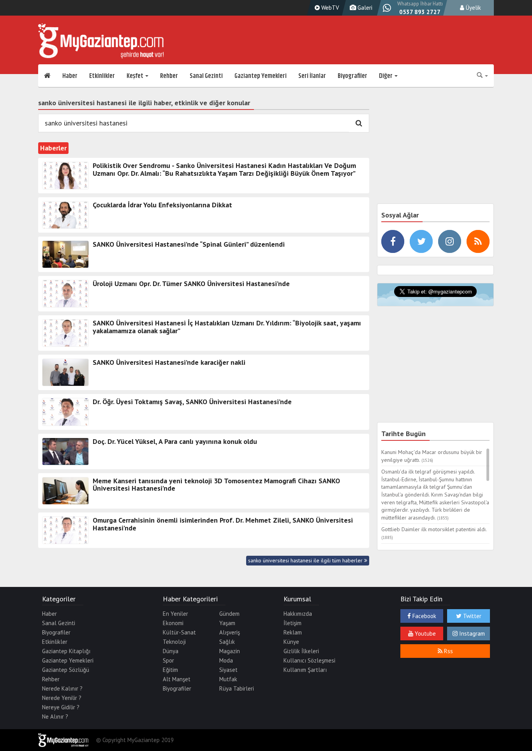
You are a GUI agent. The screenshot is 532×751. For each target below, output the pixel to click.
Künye (291, 641)
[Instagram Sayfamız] (449, 241)
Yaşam (227, 623)
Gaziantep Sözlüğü (65, 669)
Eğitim (170, 669)
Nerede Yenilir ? (61, 698)
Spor (168, 660)
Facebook (423, 616)
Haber (70, 76)
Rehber (169, 76)
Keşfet (135, 76)
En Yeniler (175, 613)
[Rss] (478, 241)
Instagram (471, 633)
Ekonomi (173, 623)
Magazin (229, 651)
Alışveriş (229, 632)
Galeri (364, 7)
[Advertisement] (435, 144)
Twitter (471, 616)
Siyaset (228, 669)
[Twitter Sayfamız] (421, 241)
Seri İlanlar (312, 76)
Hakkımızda (298, 613)
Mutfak (228, 679)
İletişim (292, 623)
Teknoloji (174, 641)
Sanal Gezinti (206, 76)
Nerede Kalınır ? (62, 688)
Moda (226, 660)
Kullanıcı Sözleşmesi (309, 660)
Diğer (386, 76)
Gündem (229, 613)
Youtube (424, 633)
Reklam (293, 632)
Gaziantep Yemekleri (260, 76)
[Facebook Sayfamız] (392, 241)
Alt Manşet (176, 679)
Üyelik (472, 7)
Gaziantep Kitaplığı (66, 651)
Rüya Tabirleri (236, 688)
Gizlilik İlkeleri (301, 651)
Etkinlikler (102, 76)
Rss (447, 651)
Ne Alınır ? (55, 716)
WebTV (329, 7)
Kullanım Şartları (305, 669)
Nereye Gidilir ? (60, 707)
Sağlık (227, 641)
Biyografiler (352, 76)
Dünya (170, 651)
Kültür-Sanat (179, 632)
